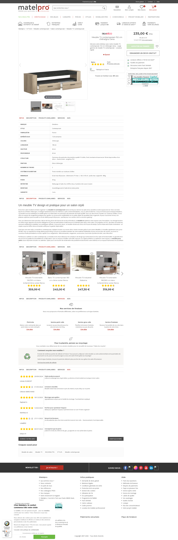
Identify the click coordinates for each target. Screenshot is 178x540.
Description (31, 118)
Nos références (46, 488)
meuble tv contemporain (43, 229)
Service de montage (129, 493)
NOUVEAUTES (49, 452)
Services (61, 118)
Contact (150, 2)
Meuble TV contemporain (75, 29)
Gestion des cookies (88, 491)
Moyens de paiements (130, 486)
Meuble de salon (27, 452)
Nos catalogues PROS (48, 491)
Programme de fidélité (89, 498)
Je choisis (22, 537)
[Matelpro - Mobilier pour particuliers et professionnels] (33, 8)
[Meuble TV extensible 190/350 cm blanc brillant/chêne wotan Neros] (34, 263)
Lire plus (29, 329)
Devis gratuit (140, 2)
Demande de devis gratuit (90, 481)
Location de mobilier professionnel (93, 508)
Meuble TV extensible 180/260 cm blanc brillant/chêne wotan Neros (108, 280)
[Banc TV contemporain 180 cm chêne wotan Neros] (58, 263)
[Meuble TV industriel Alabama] (83, 263)
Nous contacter (46, 483)
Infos (21, 118)
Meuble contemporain (41, 29)
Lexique (125, 503)
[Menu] (10, 521)
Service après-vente (129, 491)
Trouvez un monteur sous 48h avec (107, 76)
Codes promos (87, 506)
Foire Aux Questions (129, 481)
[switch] (7, 535)
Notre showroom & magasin (50, 496)
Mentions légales (87, 483)
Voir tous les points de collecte (46, 362)
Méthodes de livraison (130, 483)
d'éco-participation (147, 40)
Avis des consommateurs (131, 506)
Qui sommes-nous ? (47, 481)
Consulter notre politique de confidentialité (26, 530)
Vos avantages (128, 498)
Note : (93, 62)
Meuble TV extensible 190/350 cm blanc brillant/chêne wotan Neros (34, 280)
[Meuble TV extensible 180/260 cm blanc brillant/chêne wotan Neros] (108, 263)
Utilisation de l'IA (87, 493)
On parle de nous (46, 486)
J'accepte (44, 537)
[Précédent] (20, 65)
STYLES (29, 29)
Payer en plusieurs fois (130, 488)
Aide (158, 2)
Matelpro (21, 29)
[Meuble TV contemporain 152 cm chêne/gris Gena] (36, 106)
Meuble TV (38, 452)
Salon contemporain (58, 29)
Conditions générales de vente (92, 486)
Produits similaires (47, 118)
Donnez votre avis (114, 64)
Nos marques (45, 493)
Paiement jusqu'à (89, 2)
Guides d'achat (128, 501)
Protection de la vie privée (90, 488)
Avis (68, 118)
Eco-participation (87, 496)
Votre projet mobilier (130, 508)
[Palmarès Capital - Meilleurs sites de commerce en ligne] (143, 79)
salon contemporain (40, 237)
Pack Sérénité (86, 501)
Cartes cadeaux (87, 503)
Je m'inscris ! (51, 467)
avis (108, 62)
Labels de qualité (128, 496)
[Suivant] (85, 65)
